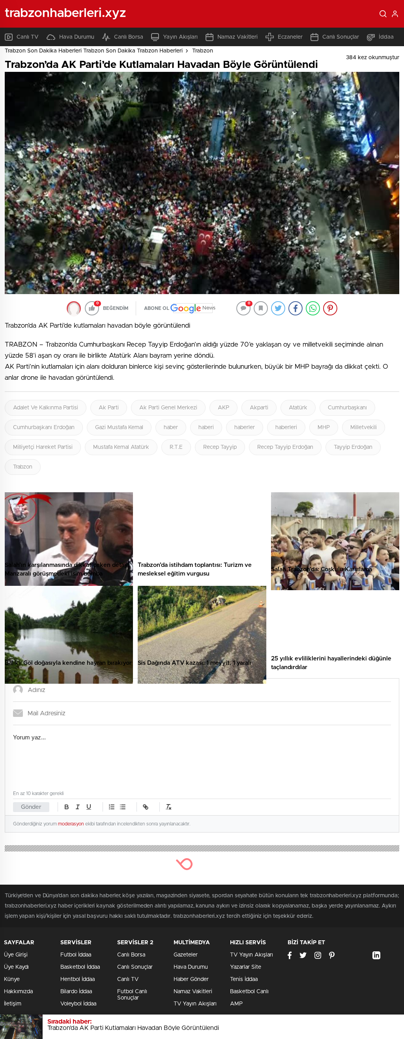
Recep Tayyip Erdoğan (285, 447)
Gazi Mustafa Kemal (119, 427)
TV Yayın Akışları (195, 1004)
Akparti (259, 408)
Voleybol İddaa (78, 1004)
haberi (206, 427)
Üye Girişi (16, 955)
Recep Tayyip (220, 447)
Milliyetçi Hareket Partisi (43, 447)
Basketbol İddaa (80, 967)
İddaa (386, 37)
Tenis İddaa (244, 979)
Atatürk (298, 408)
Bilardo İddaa (76, 991)
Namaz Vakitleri (237, 37)
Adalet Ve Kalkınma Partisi (45, 408)
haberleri (286, 427)
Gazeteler (186, 955)
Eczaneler (290, 37)
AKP (223, 408)
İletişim (12, 1004)
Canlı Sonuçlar (340, 37)
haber (171, 427)
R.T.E (176, 447)
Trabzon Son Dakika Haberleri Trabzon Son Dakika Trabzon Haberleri (94, 51)
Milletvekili (363, 427)
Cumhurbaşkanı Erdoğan (44, 427)
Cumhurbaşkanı (347, 408)
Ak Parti (109, 408)
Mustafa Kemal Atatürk (121, 447)
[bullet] (122, 807)
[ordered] (111, 807)
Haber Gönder (191, 979)
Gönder (31, 807)
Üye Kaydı (16, 967)
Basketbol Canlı (249, 991)
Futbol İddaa (75, 955)
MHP (324, 427)
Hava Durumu (76, 37)
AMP (236, 1004)
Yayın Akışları (180, 37)
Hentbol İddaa (77, 979)
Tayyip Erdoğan (353, 447)
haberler (244, 427)
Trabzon (202, 51)
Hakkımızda (18, 991)
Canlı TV (28, 37)
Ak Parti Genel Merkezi (168, 408)
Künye (12, 979)
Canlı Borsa (128, 37)
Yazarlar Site (245, 967)
